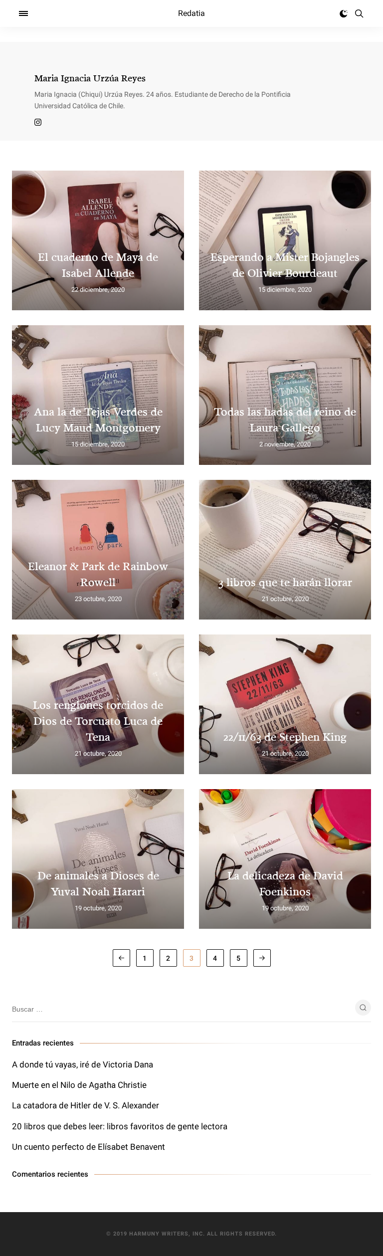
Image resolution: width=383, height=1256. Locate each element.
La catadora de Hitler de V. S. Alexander (85, 1105)
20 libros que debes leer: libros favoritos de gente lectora (119, 1126)
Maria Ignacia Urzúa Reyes (90, 77)
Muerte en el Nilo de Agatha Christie (79, 1085)
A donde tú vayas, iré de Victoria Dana (82, 1064)
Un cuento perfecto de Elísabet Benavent (88, 1147)
